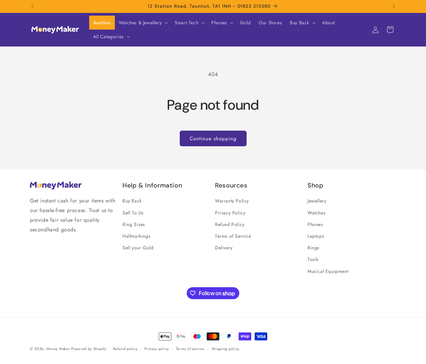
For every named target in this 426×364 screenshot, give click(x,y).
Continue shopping (213, 138)
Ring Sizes (133, 224)
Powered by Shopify (88, 348)
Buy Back (132, 200)
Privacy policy (156, 348)
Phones (315, 224)
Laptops (316, 236)
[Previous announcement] (32, 6)
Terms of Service (233, 236)
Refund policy (125, 348)
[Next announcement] (393, 6)
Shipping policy (226, 348)
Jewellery (317, 200)
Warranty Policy (232, 200)
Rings (314, 247)
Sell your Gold (137, 247)
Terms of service (190, 348)
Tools (313, 259)
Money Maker (58, 348)
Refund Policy (230, 224)
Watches (316, 212)
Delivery (224, 247)
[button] (143, 23)
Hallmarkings (136, 236)
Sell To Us (133, 212)
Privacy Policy (230, 212)
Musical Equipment (328, 271)
